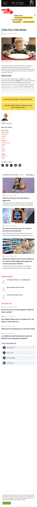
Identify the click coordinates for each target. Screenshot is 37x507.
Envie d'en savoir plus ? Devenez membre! (18, 99)
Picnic (3, 151)
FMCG (3, 158)
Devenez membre (29, 22)
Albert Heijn (5, 132)
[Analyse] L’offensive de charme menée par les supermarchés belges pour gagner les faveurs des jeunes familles (18, 261)
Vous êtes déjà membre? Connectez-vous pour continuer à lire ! (18, 106)
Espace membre (17, 20)
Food (5, 33)
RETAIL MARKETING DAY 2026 (15, 287)
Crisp (2, 139)
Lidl (2, 147)
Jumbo (3, 145)
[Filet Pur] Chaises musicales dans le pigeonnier (16, 199)
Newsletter (18, 15)
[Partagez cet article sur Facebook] (2, 165)
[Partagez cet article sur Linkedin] (15, 165)
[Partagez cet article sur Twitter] (11, 165)
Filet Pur (4, 156)
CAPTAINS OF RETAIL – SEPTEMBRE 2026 (18, 280)
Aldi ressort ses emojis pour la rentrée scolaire (18, 329)
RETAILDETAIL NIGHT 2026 (14, 295)
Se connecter (17, 22)
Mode (5, 316)
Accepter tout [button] (7, 503)
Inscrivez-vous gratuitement (23, 17)
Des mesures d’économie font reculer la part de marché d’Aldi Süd (17, 229)
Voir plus (29, 175)
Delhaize (4, 141)
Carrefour (4, 134)
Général (5, 307)
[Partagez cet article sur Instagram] (7, 165)
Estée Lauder (5, 143)
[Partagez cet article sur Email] (19, 165)
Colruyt (3, 136)
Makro (3, 149)
